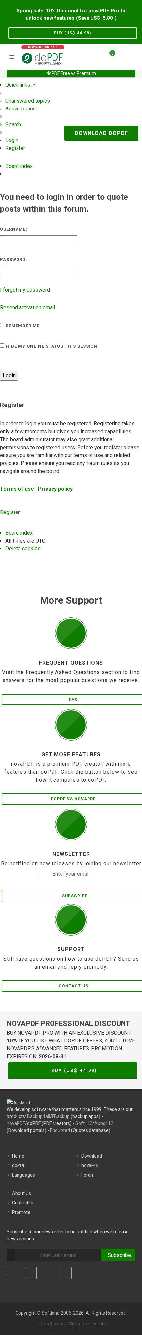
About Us (21, 1193)
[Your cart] (108, 55)
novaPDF (16, 1123)
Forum (88, 1175)
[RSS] (83, 1273)
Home (18, 1156)
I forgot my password (25, 290)
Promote (21, 1212)
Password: (13, 259)
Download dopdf (101, 133)
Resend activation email (27, 307)
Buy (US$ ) (72, 33)
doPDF (18, 1165)
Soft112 (83, 1123)
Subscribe (118, 1255)
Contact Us (23, 1202)
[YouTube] (65, 1273)
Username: (13, 229)
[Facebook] (13, 1273)
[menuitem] (27, 101)
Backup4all (38, 1116)
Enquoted (60, 1130)
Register (10, 512)
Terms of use (17, 489)
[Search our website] (134, 55)
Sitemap (78, 1323)
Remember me (22, 325)
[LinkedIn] (48, 1273)
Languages (23, 1175)
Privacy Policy (49, 1323)
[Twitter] (30, 1273)
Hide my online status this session (50, 346)
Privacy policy (55, 489)
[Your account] (122, 55)
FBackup (61, 1116)
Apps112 (103, 1123)
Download (91, 1156)
